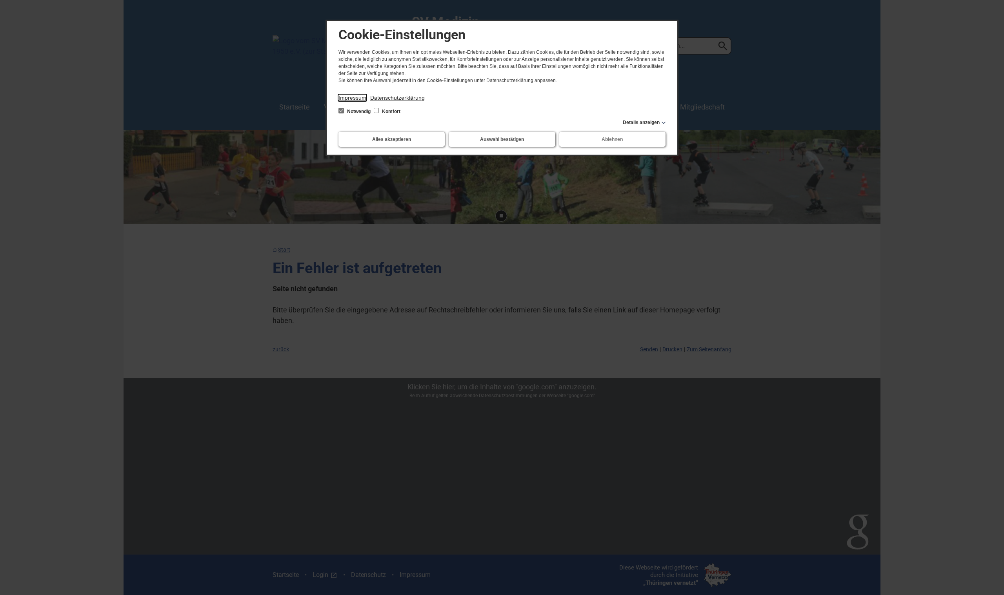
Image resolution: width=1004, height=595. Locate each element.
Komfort (390, 111)
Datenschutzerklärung (397, 98)
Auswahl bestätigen (502, 139)
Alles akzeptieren (391, 139)
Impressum (352, 98)
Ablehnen (612, 139)
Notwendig (359, 111)
